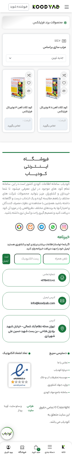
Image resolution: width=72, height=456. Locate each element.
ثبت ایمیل (5, 259)
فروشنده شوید (18, 7)
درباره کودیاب (61, 370)
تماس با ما (62, 363)
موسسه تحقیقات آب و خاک (54, 378)
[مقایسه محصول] (63, 75)
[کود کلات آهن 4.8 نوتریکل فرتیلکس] (53, 87)
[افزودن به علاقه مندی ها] (63, 82)
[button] (50, 449)
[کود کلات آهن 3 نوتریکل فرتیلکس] (18, 87)
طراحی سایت (30, 408)
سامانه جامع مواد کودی (56, 392)
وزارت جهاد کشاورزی (58, 385)
